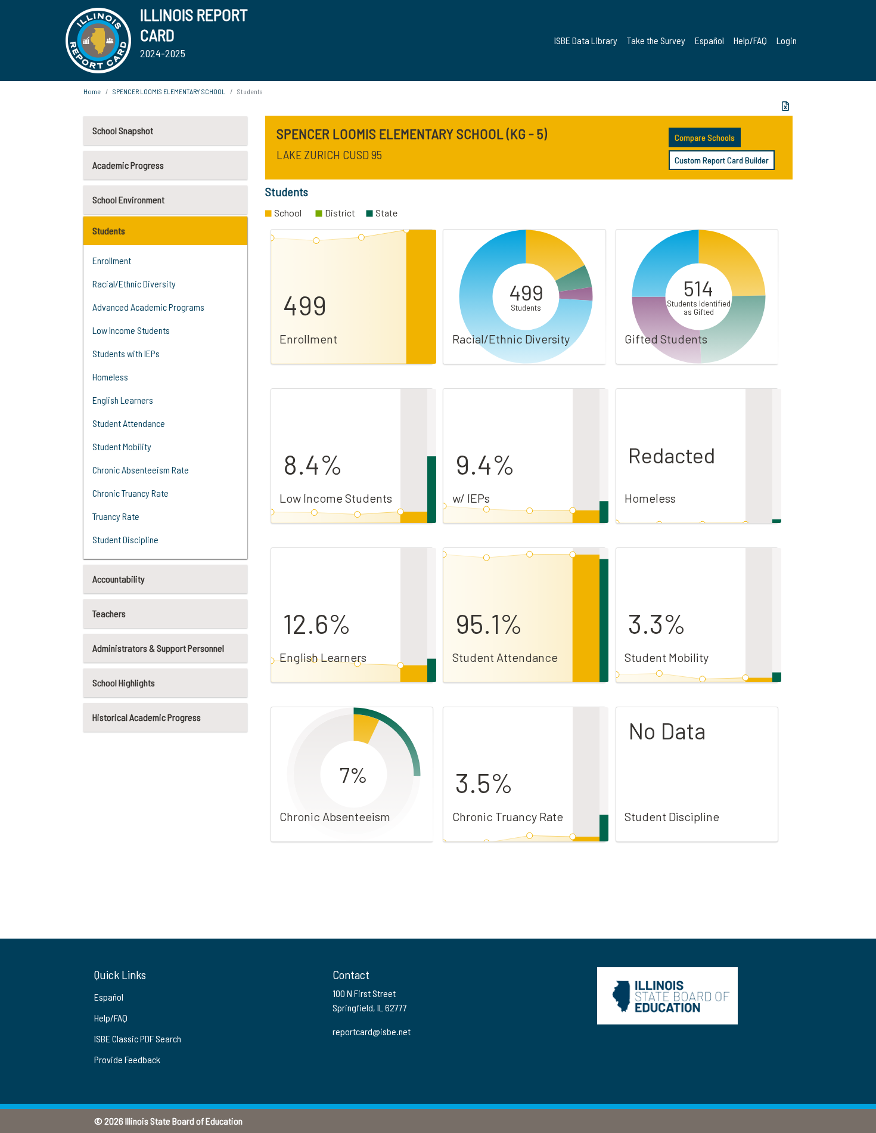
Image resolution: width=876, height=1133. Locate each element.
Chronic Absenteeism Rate (140, 469)
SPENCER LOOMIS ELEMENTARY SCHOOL (169, 91)
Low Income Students (131, 330)
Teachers (109, 613)
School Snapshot (122, 130)
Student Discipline (125, 539)
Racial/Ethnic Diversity (134, 283)
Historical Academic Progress (146, 717)
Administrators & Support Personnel (158, 648)
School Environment (128, 199)
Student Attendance (128, 423)
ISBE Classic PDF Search (137, 1038)
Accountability (118, 578)
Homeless (110, 376)
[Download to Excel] (785, 106)
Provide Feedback (127, 1059)
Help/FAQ (750, 40)
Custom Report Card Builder (722, 160)
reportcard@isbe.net (372, 1031)
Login (786, 40)
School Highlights (123, 682)
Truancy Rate (115, 516)
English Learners (122, 399)
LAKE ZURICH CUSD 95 (329, 154)
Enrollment (111, 260)
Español (709, 40)
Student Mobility (121, 446)
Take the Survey (656, 40)
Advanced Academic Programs (148, 306)
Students (108, 230)
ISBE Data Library (585, 40)
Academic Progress (128, 165)
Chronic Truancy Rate (130, 493)
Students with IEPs (126, 353)
